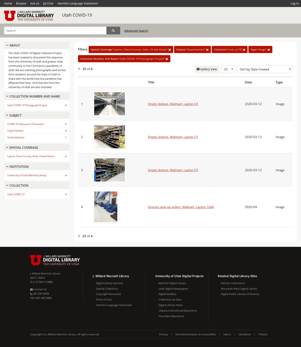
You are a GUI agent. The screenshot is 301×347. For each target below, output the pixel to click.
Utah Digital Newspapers (173, 288)
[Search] (113, 30)
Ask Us (34, 3)
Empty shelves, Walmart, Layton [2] (173, 104)
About (14, 45)
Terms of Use (104, 299)
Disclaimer (245, 334)
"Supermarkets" (191, 49)
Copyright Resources (108, 294)
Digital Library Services (109, 283)
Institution (19, 166)
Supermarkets (15, 130)
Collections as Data (169, 299)
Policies (263, 334)
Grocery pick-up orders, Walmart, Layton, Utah (181, 207)
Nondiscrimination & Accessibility (195, 334)
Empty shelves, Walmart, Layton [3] (173, 170)
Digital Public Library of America (240, 294)
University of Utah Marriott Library (26, 175)
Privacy (163, 334)
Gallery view (208, 69)
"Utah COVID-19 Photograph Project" (123, 58)
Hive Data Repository (171, 316)
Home (8, 3)
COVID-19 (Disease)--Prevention (25, 124)
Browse (21, 3)
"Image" (259, 49)
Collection (18, 185)
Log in (295, 3)
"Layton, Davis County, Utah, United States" (130, 49)
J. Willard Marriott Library (45, 273)
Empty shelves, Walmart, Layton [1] (173, 137)
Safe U (227, 334)
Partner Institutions (233, 283)
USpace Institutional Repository (177, 310)
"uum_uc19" (228, 49)
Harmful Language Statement (78, 3)
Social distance (15, 137)
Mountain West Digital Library (239, 288)
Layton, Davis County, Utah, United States (30, 156)
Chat (49, 3)
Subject (15, 115)
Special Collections (107, 288)
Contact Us (40, 289)
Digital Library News (170, 305)
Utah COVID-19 (77, 15)
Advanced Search (136, 31)
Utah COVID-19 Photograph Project (27, 105)
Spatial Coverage (23, 147)
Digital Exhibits (167, 294)
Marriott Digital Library (172, 283)
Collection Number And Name (34, 96)
